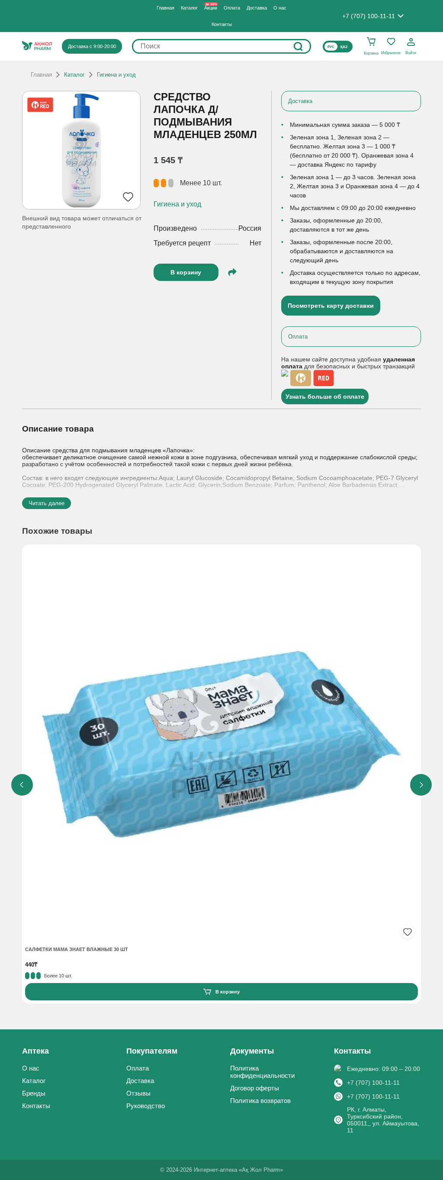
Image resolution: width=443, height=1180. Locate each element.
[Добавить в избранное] (407, 932)
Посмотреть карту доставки (331, 305)
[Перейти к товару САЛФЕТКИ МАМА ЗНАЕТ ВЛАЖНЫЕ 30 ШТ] (221, 745)
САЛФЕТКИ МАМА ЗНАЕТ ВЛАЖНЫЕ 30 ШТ (76, 949)
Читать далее (46, 503)
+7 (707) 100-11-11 (373, 1082)
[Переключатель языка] (337, 46)
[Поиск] (298, 46)
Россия (249, 228)
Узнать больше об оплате (325, 396)
